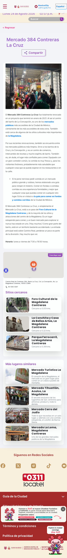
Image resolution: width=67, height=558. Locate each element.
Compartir (36, 52)
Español (60, 6)
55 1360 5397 (13, 287)
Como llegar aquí (55, 255)
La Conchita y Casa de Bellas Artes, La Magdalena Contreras (45, 322)
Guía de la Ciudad (15, 496)
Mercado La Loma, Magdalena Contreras (44, 430)
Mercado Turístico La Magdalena (46, 371)
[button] (33, 265)
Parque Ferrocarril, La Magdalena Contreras (45, 340)
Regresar (9, 27)
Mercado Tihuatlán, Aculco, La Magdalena (45, 391)
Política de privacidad (18, 535)
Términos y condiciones (19, 526)
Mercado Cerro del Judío (44, 410)
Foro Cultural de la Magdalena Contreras (44, 302)
